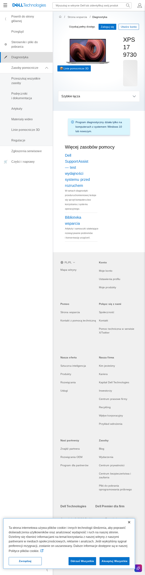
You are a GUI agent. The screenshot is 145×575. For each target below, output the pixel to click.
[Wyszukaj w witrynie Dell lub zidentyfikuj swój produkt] (128, 5)
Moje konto (105, 270)
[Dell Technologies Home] (29, 5)
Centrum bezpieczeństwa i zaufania (115, 475)
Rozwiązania (68, 382)
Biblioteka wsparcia (73, 220)
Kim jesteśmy (107, 365)
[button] (139, 5)
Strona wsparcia (77, 16)
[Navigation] (5, 5)
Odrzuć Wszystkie (82, 561)
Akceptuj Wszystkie (114, 561)
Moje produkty (107, 287)
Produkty (65, 374)
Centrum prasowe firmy (113, 398)
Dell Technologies (73, 506)
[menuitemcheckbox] (26, 68)
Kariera (103, 374)
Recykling (105, 407)
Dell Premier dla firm (109, 506)
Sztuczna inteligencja (73, 365)
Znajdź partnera (70, 448)
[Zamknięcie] (129, 522)
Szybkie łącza (70, 96)
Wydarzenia (106, 456)
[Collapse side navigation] (47, 569)
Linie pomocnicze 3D (76, 68)
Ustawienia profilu (109, 279)
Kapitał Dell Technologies (114, 382)
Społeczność (106, 312)
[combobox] (91, 5)
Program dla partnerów (74, 465)
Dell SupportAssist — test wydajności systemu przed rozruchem (77, 170)
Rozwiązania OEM (71, 456)
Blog (101, 448)
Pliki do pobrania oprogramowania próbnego (115, 487)
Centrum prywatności (112, 465)
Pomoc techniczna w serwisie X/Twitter (116, 330)
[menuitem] (26, 18)
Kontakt (103, 320)
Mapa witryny (68, 269)
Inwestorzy (105, 390)
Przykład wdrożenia (110, 423)
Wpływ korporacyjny (111, 415)
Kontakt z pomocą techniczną (78, 320)
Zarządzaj (25, 561)
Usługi (64, 390)
